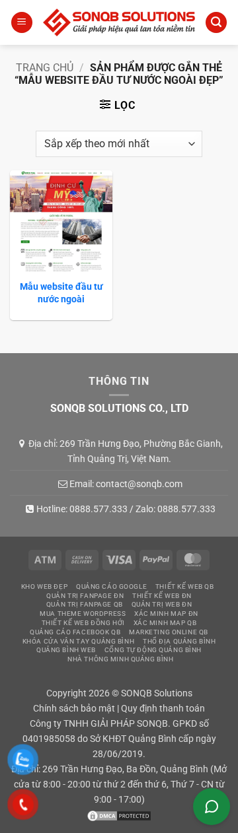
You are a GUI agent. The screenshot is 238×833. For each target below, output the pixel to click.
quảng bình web (66, 649)
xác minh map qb (165, 622)
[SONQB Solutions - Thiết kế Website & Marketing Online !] (119, 22)
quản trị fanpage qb (84, 604)
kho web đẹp (44, 586)
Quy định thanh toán (163, 708)
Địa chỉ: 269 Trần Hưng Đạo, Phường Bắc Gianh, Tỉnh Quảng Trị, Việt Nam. (125, 450)
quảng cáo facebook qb (75, 632)
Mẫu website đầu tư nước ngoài (61, 292)
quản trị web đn (162, 604)
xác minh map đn (166, 613)
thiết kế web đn (162, 595)
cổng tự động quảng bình (153, 649)
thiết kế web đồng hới (83, 622)
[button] (21, 23)
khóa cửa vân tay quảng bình (78, 641)
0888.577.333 (98, 509)
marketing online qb (168, 632)
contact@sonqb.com (139, 484)
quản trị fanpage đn (85, 595)
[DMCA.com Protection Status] (119, 815)
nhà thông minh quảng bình (120, 659)
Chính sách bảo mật (74, 708)
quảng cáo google (111, 586)
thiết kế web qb (184, 586)
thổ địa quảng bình (179, 641)
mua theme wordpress (83, 613)
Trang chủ (44, 67)
